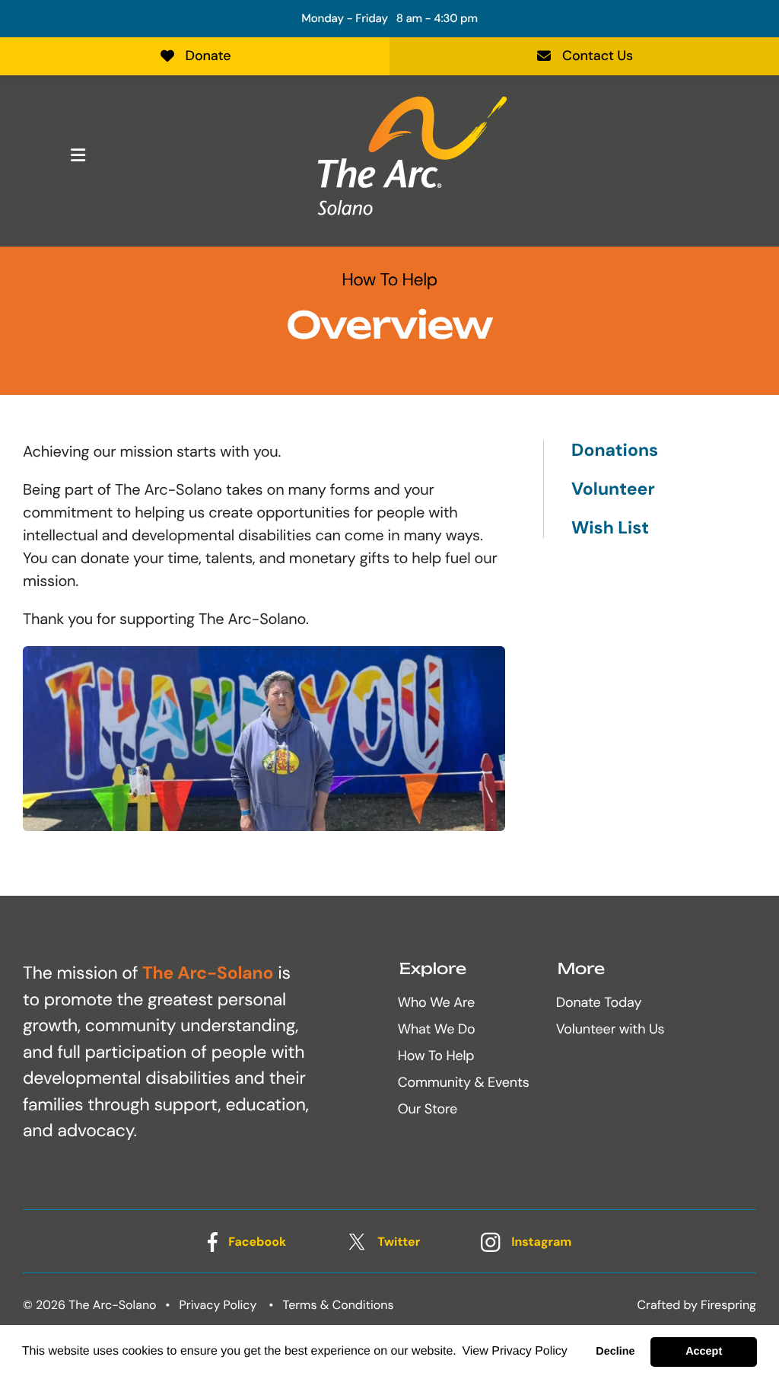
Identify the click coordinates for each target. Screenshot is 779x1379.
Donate (208, 55)
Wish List (610, 528)
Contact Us (597, 55)
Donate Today (599, 1002)
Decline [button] (615, 1352)
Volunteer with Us (610, 1029)
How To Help (436, 1055)
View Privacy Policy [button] (514, 1351)
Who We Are (436, 1002)
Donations (614, 451)
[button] (77, 155)
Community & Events (463, 1082)
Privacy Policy (218, 1305)
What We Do (436, 1029)
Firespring (728, 1305)
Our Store (427, 1109)
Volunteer (613, 489)
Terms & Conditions (338, 1305)
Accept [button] (703, 1352)
